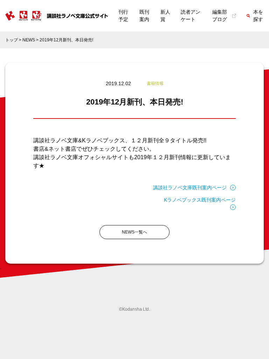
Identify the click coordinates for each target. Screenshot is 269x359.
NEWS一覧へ (134, 232)
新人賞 (165, 15)
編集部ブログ (219, 15)
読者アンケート (190, 15)
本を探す (258, 15)
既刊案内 (144, 15)
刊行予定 (123, 15)
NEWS (28, 40)
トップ (11, 40)
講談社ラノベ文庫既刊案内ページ (190, 187)
